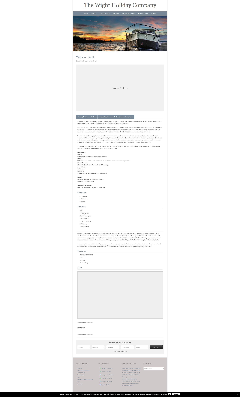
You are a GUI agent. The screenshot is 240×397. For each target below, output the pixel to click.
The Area (93, 117)
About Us (93, 13)
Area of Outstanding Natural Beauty (101, 240)
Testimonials (117, 117)
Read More (176, 394)
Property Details (82, 117)
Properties (116, 13)
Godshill (121, 234)
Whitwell (94, 61)
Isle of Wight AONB (127, 240)
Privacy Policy (81, 372)
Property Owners (143, 13)
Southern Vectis (81, 244)
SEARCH (156, 347)
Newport (114, 244)
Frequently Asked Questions (85, 379)
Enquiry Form (128, 117)
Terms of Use (80, 375)
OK (169, 394)
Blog (78, 382)
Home (86, 13)
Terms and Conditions (83, 370)
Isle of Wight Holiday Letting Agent (131, 368)
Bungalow (79, 61)
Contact (154, 13)
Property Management (128, 13)
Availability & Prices (104, 117)
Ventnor (122, 244)
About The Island (105, 13)
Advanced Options (120, 351)
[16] (107, 246)
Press (78, 377)
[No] (238, 394)
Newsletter (80, 384)
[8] (137, 237)
